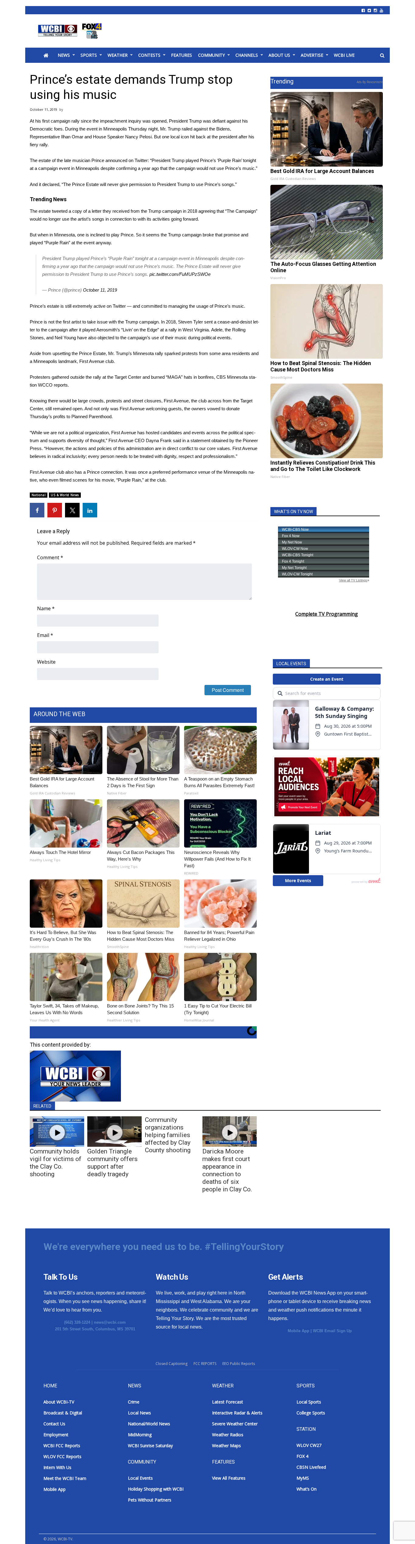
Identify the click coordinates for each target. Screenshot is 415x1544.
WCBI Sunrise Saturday (150, 1445)
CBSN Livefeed (311, 1467)
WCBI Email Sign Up (332, 1331)
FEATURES (181, 55)
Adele (216, 329)
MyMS (303, 1478)
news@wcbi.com (110, 1322)
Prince (97, 160)
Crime (133, 1402)
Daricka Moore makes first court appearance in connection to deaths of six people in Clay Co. (227, 1170)
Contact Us (54, 1424)
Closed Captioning (171, 1363)
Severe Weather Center (235, 1424)
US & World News (65, 495)
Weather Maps (226, 1445)
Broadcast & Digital (62, 1413)
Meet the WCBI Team (64, 1478)
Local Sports (309, 1402)
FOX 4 (302, 1456)
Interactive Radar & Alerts (237, 1413)
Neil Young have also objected (84, 337)
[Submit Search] (382, 55)
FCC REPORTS (205, 1363)
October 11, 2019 (100, 290)
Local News (139, 1413)
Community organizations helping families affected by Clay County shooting (167, 1135)
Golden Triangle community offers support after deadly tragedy (112, 1163)
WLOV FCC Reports (62, 1456)
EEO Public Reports (238, 1363)
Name (46, 608)
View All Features (228, 1478)
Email (45, 635)
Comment (50, 557)
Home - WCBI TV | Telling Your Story (71, 31)
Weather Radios (227, 1434)
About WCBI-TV (58, 1402)
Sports (89, 55)
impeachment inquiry (120, 121)
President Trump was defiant (197, 121)
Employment (55, 1434)
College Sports (311, 1413)
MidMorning (140, 1434)
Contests (149, 55)
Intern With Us (57, 1467)
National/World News (149, 1424)
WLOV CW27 (309, 1445)
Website (46, 662)
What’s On (307, 1489)
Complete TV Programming (326, 614)
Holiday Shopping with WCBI (155, 1489)
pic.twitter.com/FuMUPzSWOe (180, 274)
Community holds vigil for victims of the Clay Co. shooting (55, 1163)
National (39, 495)
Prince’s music (229, 306)
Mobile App (298, 1331)
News (64, 55)
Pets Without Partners (149, 1500)
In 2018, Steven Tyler (182, 321)
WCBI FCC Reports (61, 1445)
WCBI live (344, 55)
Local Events (140, 1478)
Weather (118, 55)
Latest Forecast (227, 1402)
